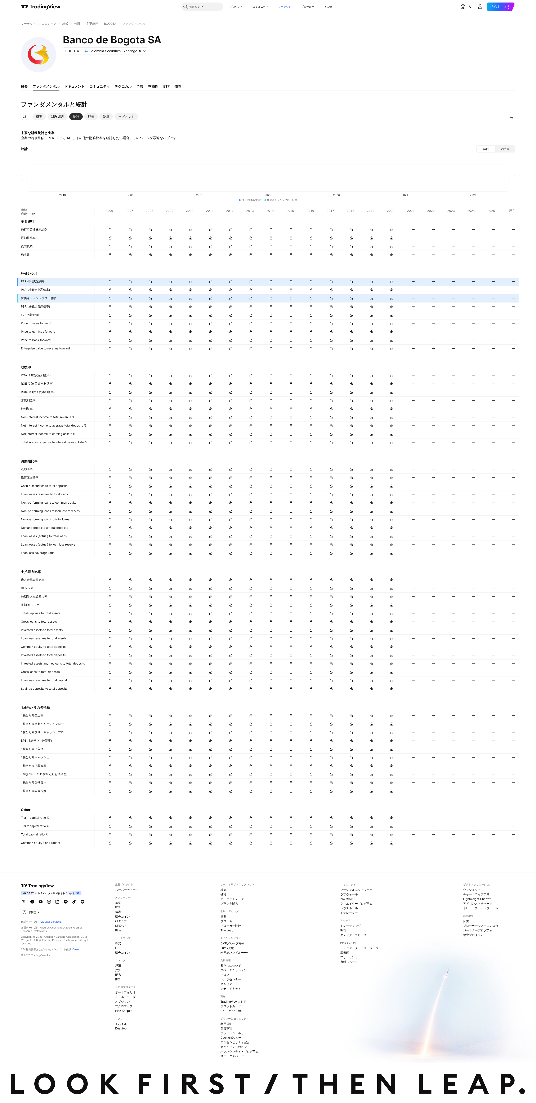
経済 (118, 965)
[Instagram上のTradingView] (49, 902)
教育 (343, 930)
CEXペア (121, 921)
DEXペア (121, 925)
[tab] (39, 116)
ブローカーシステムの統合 (480, 925)
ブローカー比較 (230, 925)
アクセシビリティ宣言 (235, 1042)
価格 (223, 894)
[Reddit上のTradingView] (82, 902)
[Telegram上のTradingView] (66, 902)
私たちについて (230, 965)
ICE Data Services (50, 921)
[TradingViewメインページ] (37, 886)
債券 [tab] (178, 86)
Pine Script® (123, 1010)
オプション (122, 1001)
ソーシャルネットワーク (356, 889)
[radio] (486, 149)
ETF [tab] (166, 86)
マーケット (284, 6)
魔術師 (344, 952)
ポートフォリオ (125, 992)
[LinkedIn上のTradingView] (57, 902)
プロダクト (236, 6)
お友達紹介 (347, 899)
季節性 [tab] (153, 86)
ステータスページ (232, 1056)
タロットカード (230, 1006)
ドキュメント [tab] (74, 86)
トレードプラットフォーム (480, 908)
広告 (466, 921)
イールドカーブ (125, 997)
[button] (246, 7)
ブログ (224, 974)
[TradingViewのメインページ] (41, 7)
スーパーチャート (127, 889)
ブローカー (307, 6)
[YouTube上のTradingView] (41, 902)
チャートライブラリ (476, 894)
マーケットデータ (232, 899)
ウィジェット (472, 889)
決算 (118, 970)
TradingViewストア (233, 1001)
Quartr (76, 949)
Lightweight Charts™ (477, 899)
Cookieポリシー (231, 1037)
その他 (328, 6)
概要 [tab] (24, 86)
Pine (118, 930)
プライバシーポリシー (235, 1033)
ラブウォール (349, 894)
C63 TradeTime (231, 1010)
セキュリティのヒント (235, 1047)
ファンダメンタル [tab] (46, 86)
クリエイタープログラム (356, 903)
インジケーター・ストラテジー (360, 948)
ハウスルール (349, 908)
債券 (118, 912)
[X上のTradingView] (24, 902)
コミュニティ (260, 6)
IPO (117, 979)
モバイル (121, 1023)
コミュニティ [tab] (100, 86)
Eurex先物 (227, 948)
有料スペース (349, 961)
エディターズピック (353, 935)
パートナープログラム (477, 930)
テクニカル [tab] (123, 86)
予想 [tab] (140, 86)
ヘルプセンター (230, 979)
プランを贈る (229, 903)
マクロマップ (124, 1006)
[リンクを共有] (511, 116)
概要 (223, 916)
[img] (140, 51)
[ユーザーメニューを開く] (480, 7)
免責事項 (226, 1028)
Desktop (121, 1028)
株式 (118, 902)
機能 (223, 889)
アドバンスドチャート (477, 903)
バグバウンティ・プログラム (239, 1051)
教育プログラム (473, 935)
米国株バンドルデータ (235, 952)
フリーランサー (350, 957)
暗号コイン (122, 916)
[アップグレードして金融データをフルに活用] (110, 230)
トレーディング (350, 925)
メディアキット (230, 988)
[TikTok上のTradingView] (74, 902)
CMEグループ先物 (232, 943)
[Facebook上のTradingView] (32, 902)
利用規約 (226, 1023)
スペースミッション (233, 970)
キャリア (226, 984)
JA (469, 7)
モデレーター (349, 912)
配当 (118, 974)
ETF (117, 907)
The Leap (226, 930)
